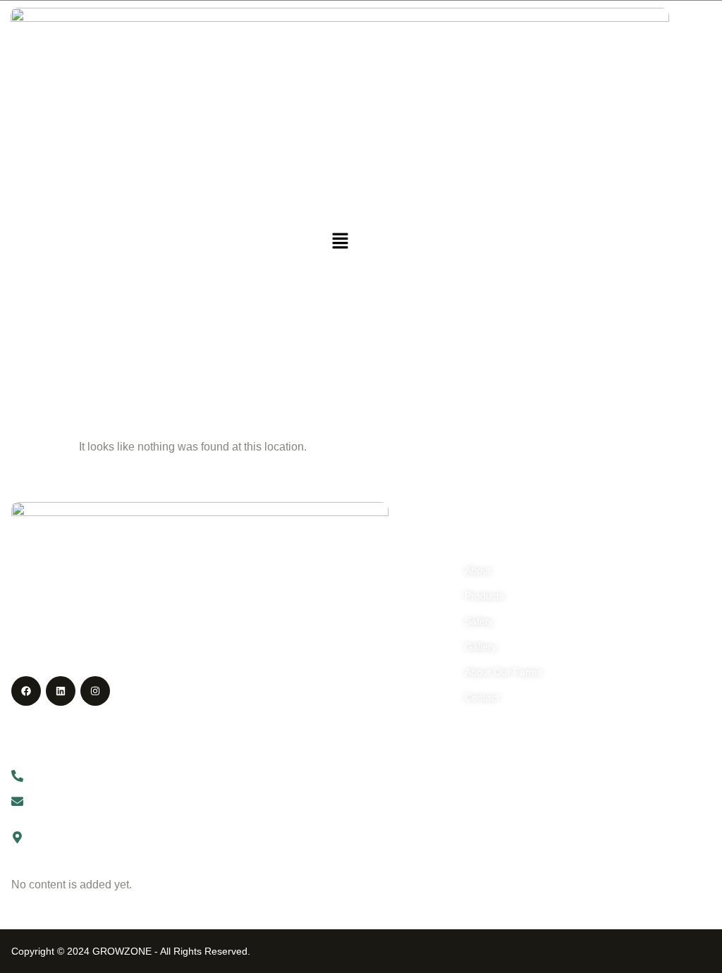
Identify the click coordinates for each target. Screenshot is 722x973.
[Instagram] (95, 691)
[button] (340, 241)
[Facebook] (26, 691)
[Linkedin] (60, 691)
